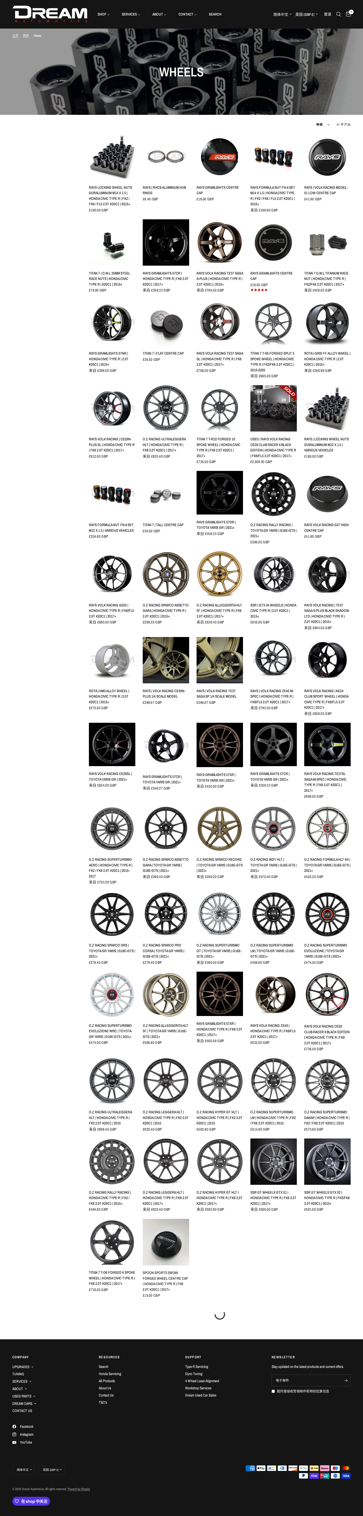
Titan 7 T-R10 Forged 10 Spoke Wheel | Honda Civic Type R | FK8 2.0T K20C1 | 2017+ (218, 447)
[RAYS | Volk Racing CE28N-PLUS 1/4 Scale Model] (166, 660)
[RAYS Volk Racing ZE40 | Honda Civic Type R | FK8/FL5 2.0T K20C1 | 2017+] (273, 995)
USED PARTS (21, 1396)
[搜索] (338, 14)
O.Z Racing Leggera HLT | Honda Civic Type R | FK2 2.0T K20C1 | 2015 (166, 1117)
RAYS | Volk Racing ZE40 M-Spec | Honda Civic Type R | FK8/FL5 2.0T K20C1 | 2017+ (272, 696)
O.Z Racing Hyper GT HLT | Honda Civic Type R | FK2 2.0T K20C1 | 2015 (219, 1117)
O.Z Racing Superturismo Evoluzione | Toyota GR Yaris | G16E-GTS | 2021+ (325, 951)
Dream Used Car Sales (200, 1395)
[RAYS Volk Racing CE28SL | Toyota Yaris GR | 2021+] (112, 744)
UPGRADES (20, 1366)
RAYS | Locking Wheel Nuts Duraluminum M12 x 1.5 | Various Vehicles (326, 444)
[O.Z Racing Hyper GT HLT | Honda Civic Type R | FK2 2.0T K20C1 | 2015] (220, 1081)
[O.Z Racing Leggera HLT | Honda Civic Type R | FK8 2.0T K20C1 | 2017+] (166, 1161)
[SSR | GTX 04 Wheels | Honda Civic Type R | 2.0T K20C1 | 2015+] (273, 574)
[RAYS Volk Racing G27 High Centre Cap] (327, 494)
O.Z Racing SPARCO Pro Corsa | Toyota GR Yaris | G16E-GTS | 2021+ (163, 951)
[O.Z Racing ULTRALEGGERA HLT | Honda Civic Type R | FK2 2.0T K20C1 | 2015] (112, 1081)
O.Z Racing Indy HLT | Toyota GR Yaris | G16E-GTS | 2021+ (273, 865)
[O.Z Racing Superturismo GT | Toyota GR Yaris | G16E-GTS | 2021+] (220, 914)
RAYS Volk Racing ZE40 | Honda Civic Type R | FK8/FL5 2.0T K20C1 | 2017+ (273, 1031)
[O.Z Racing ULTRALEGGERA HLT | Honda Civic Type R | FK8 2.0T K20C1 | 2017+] (166, 408)
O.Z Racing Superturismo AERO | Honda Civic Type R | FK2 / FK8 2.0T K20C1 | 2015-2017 (110, 868)
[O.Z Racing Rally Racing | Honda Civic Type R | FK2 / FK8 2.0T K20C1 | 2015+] (112, 1161)
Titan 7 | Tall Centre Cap (163, 524)
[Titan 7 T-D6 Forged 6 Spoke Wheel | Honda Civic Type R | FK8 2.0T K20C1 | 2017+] (112, 1242)
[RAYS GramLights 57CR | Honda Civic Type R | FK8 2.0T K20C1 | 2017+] (166, 242)
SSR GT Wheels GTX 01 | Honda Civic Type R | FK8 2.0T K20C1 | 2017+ (273, 1198)
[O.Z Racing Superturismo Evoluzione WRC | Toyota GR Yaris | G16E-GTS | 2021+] (112, 995)
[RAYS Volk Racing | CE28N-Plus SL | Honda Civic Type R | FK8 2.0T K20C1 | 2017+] (112, 408)
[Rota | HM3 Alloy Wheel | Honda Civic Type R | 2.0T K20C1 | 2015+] (112, 660)
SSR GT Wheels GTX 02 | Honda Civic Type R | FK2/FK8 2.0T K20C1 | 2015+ (327, 1198)
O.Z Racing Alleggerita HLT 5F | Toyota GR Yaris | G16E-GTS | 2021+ (165, 1031)
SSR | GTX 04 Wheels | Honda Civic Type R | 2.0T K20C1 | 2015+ (273, 611)
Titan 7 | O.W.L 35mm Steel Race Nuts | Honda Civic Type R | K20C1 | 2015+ (109, 279)
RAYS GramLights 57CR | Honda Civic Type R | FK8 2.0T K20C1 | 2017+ (166, 279)
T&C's (103, 1402)
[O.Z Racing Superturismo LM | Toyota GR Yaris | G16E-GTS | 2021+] (273, 914)
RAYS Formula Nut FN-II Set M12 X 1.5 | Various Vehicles (111, 527)
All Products (107, 1380)
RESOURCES (109, 1357)
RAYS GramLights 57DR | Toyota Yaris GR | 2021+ (216, 524)
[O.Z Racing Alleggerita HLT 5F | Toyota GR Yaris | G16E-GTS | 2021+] (166, 995)
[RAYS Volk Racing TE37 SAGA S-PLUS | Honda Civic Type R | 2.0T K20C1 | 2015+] (220, 242)
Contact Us (106, 1395)
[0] (347, 14)
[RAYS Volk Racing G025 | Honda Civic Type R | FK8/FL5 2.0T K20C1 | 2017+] (112, 574)
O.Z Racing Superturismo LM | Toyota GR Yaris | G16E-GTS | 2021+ (272, 951)
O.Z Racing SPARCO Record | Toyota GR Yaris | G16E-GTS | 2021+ (220, 865)
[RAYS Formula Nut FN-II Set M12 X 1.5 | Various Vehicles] (112, 494)
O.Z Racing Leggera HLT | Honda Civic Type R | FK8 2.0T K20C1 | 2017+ (166, 1198)
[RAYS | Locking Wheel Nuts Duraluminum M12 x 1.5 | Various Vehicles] (327, 408)
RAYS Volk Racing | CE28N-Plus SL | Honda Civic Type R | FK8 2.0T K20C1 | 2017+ (112, 444)
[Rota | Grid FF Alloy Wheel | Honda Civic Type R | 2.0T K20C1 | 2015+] (327, 322)
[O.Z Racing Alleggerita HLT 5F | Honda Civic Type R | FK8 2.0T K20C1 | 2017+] (220, 574)
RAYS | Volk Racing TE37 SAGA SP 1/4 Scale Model (217, 693)
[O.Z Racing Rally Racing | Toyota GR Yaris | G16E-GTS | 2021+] (273, 494)
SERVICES (19, 1381)
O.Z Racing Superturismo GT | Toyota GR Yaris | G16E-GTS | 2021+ (219, 951)
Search (103, 1366)
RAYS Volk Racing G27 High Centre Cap (326, 527)
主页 (15, 36)
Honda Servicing (110, 1373)
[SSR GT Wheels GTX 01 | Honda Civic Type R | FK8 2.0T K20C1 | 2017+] (273, 1161)
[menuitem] (105, 14)
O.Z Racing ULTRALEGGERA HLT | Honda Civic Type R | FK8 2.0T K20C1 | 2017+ (164, 444)
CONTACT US (22, 1410)
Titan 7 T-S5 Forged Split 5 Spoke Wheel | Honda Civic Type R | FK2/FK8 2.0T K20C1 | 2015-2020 (272, 362)
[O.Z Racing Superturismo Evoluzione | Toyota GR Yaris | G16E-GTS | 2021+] (327, 914)
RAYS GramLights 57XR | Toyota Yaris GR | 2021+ (216, 777)
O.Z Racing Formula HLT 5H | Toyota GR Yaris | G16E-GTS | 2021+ (327, 865)
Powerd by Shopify (79, 1489)
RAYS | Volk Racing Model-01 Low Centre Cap (326, 190)
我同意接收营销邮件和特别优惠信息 (303, 1391)
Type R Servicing (196, 1366)
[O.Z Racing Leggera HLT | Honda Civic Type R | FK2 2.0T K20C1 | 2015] (166, 1081)
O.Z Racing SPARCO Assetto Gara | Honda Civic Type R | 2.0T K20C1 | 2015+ (166, 611)
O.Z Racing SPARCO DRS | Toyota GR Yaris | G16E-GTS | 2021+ (112, 951)
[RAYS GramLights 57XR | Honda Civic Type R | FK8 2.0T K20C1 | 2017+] (220, 994)
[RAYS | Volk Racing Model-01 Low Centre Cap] (327, 157)
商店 (26, 36)
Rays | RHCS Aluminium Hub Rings (164, 190)
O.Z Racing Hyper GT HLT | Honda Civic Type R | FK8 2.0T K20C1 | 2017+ (219, 1198)
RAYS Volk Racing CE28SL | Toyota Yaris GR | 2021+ (110, 776)
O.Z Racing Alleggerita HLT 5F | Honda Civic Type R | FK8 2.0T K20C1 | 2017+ (219, 611)
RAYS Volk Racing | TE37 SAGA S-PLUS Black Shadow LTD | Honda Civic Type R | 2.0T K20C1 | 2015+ (326, 613)
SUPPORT (193, 1357)
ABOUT (17, 1388)
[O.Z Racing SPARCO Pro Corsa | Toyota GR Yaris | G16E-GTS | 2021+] (166, 914)
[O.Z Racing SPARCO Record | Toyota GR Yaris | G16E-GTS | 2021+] (220, 829)
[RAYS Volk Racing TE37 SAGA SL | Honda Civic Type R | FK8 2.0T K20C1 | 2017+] (220, 322)
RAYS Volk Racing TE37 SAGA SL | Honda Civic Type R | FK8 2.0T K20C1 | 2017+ (220, 359)
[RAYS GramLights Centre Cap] (220, 157)
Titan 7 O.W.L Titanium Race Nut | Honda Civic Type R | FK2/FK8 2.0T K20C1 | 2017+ (326, 279)
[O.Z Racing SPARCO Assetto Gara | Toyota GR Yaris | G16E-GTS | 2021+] (166, 829)
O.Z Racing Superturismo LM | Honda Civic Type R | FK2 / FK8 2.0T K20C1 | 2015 (273, 1117)
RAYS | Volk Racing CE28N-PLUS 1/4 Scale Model (164, 693)
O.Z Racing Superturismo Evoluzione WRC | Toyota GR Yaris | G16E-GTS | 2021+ (110, 1031)
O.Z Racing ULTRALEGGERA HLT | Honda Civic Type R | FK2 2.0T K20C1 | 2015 (110, 1117)
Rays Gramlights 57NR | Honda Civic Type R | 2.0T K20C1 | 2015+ (108, 359)
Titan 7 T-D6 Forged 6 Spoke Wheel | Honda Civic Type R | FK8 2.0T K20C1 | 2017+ (112, 1278)
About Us (105, 1388)
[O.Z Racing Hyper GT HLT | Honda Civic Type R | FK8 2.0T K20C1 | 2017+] (220, 1161)
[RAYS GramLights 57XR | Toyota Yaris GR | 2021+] (220, 745)
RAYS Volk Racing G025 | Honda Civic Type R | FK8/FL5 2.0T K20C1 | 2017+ (111, 611)
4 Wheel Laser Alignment (202, 1380)
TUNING (18, 1374)
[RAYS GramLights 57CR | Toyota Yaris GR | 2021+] (166, 746)
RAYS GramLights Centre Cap (218, 190)
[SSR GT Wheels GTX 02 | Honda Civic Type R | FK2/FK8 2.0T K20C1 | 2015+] (327, 1161)
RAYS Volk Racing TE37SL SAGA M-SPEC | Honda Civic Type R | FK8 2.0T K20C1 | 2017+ (325, 782)
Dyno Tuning (193, 1373)
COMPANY (20, 1357)
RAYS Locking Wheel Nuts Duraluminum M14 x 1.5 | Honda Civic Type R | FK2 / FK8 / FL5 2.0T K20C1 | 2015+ (110, 196)
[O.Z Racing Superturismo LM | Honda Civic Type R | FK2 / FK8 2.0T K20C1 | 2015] (273, 1081)
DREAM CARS (22, 1403)
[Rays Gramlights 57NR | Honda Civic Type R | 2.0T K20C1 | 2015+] (112, 322)
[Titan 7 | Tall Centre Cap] (166, 494)
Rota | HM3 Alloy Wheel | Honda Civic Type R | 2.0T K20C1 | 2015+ (109, 696)
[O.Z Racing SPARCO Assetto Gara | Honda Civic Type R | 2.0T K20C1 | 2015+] (166, 574)
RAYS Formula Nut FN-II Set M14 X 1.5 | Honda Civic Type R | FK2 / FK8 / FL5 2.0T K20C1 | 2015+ (272, 196)
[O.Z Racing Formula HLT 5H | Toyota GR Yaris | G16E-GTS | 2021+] (327, 829)
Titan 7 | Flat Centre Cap (163, 353)
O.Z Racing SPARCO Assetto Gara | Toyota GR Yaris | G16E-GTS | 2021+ (166, 865)
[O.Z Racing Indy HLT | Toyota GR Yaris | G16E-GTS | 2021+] (273, 829)
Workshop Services (198, 1388)
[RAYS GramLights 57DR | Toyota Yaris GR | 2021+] (220, 492)
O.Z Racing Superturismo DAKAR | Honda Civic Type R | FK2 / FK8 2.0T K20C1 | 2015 (326, 1117)
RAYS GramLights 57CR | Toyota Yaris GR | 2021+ (162, 779)
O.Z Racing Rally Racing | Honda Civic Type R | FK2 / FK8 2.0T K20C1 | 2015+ (110, 1198)
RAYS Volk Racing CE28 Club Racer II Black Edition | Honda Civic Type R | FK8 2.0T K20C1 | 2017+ (327, 1035)
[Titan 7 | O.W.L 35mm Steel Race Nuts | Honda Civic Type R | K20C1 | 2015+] (112, 242)
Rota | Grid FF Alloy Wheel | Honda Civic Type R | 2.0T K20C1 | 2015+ (327, 359)
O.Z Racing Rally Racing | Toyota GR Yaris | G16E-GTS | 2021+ (273, 530)
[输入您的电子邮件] (346, 1380)
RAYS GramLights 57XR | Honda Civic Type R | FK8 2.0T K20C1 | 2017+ (219, 1029)
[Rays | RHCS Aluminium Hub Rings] (166, 157)
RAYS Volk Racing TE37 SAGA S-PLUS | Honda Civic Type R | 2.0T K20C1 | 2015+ (220, 279)
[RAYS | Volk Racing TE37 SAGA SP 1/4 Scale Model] (220, 660)
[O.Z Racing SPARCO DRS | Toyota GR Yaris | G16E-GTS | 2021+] (112, 914)
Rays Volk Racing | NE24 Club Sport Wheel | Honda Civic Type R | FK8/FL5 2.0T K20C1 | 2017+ (326, 699)
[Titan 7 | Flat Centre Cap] (166, 322)
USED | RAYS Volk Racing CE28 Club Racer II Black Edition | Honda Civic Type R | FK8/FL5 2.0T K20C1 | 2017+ (273, 447)
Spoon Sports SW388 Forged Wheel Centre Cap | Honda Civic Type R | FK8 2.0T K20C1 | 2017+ (165, 1281)
